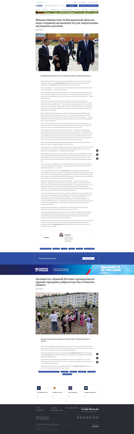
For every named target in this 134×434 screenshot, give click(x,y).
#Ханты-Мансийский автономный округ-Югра (49, 371)
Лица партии (44, 9)
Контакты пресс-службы (57, 410)
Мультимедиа (84, 9)
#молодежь (79, 248)
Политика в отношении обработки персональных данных (47, 429)
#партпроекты (82, 371)
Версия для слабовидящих (93, 2)
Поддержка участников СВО (67, 12)
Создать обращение (88, 258)
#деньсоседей (91, 371)
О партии (37, 9)
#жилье (71, 248)
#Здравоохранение (89, 248)
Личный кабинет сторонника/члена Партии (88, 5)
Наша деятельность (54, 9)
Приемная (77, 9)
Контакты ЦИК (39, 410)
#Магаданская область (45, 248)
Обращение (72, 5)
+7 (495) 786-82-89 (89, 409)
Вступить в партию (94, 9)
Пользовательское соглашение (42, 427)
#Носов (64, 248)
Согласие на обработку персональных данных (44, 430)
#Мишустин (56, 248)
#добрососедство (67, 374)
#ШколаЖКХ (73, 371)
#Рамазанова (64, 371)
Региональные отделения (66, 9)
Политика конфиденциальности (42, 428)
